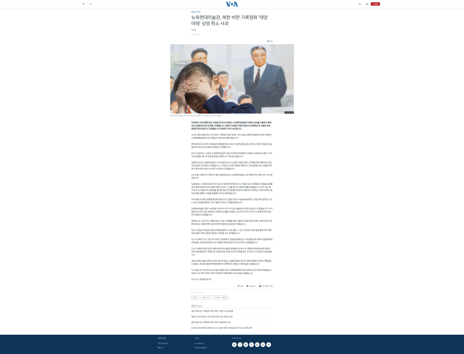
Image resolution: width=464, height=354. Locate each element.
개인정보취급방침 (200, 348)
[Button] (270, 41)
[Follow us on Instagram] (251, 344)
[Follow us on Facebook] (234, 344)
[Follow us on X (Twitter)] (240, 344)
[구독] (268, 344)
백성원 (193, 30)
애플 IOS (160, 348)
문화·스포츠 (195, 12)
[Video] (367, 4)
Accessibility (199, 343)
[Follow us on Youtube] (245, 344)
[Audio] (360, 4)
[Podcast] (263, 344)
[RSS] (257, 344)
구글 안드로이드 (163, 343)
